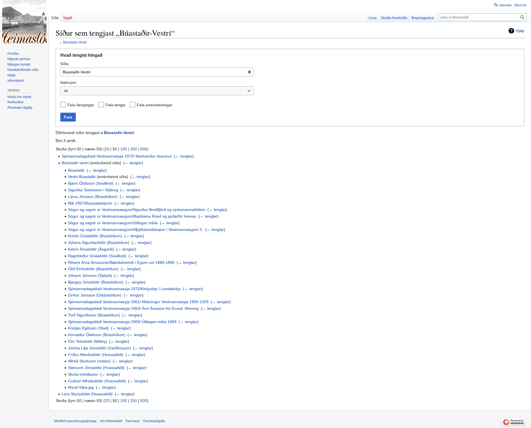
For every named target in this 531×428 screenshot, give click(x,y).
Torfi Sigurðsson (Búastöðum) (94, 315)
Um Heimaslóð (111, 421)
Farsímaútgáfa (154, 421)
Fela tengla (115, 105)
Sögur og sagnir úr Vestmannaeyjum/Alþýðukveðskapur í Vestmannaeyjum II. (135, 229)
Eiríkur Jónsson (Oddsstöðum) (94, 295)
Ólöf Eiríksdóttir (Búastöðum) (93, 269)
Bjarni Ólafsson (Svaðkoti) (90, 183)
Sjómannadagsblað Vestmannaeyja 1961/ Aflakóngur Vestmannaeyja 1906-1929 (138, 302)
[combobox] (157, 72)
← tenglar (183, 156)
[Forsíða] (24, 22)
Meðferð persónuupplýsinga (75, 421)
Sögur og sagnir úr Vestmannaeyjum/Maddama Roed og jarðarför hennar (132, 216)
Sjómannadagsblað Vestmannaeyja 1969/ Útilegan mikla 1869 (122, 321)
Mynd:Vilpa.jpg (81, 387)
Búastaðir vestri (75, 163)
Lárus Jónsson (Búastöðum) (93, 196)
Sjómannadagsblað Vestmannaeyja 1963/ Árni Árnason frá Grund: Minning (133, 308)
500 (143, 149)
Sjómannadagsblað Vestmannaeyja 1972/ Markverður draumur (117, 156)
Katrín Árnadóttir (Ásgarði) (91, 249)
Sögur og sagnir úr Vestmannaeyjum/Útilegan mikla (113, 223)
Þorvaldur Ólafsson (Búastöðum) (96, 334)
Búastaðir (76, 170)
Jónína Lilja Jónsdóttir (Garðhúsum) (99, 348)
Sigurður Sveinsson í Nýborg (93, 190)
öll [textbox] (66, 91)
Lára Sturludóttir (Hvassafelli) (87, 394)
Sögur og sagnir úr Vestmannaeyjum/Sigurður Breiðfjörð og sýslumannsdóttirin (136, 209)
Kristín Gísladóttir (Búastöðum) (95, 236)
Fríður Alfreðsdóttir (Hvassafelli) (95, 354)
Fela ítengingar (80, 105)
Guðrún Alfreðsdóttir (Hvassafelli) (97, 381)
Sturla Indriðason (83, 374)
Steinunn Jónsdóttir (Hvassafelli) (96, 367)
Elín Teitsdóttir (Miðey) (87, 341)
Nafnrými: (68, 82)
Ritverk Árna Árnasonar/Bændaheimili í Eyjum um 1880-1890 (121, 262)
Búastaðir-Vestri (75, 42)
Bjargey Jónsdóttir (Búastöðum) (95, 282)
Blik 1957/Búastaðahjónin (90, 203)
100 (123, 149)
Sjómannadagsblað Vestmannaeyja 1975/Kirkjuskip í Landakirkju (124, 289)
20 (107, 149)
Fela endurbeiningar (154, 105)
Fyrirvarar (133, 421)
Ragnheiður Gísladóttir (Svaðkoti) (97, 256)
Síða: (64, 63)
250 (133, 149)
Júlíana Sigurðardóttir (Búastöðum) (98, 242)
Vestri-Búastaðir (82, 176)
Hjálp (520, 31)
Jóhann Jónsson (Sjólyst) (90, 275)
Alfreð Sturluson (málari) (89, 361)
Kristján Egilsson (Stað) (88, 328)
